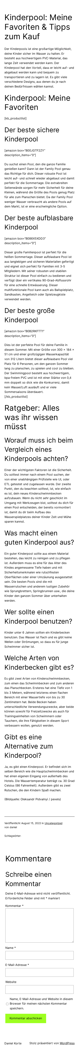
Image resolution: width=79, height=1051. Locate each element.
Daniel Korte (12, 1043)
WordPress (67, 1043)
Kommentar (14, 906)
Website (10, 982)
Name (10, 948)
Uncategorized (53, 823)
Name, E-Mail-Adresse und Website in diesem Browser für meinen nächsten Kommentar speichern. (41, 1003)
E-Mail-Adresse (17, 965)
